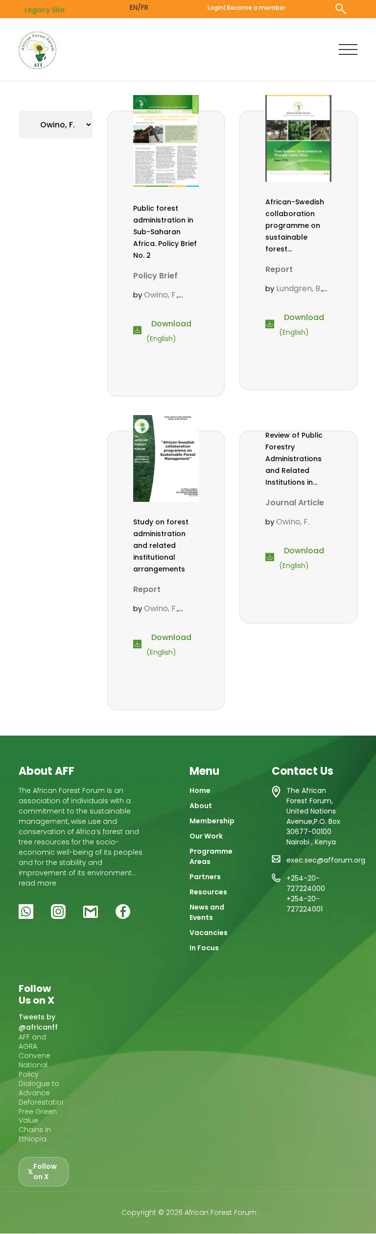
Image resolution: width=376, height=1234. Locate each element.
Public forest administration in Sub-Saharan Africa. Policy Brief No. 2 (165, 231)
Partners (205, 877)
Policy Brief (155, 275)
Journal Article (294, 502)
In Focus (204, 948)
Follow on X (45, 1171)
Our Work (206, 836)
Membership (212, 821)
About (200, 806)
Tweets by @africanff (38, 1022)
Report (279, 269)
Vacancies (208, 933)
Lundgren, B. (299, 288)
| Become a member (254, 7)
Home (200, 790)
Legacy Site (44, 10)
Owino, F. (160, 294)
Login (215, 7)
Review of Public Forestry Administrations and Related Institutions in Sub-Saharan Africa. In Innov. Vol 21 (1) (294, 459)
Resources (208, 892)
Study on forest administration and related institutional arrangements (160, 545)
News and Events (206, 912)
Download (171, 323)
